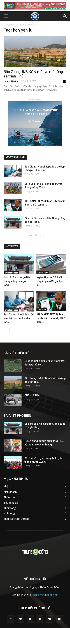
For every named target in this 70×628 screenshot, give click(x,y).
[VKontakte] (49, 619)
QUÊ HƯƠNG (31, 395)
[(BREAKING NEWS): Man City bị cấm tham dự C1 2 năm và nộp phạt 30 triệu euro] (13, 205)
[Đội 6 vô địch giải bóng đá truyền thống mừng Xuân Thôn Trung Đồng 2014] (13, 188)
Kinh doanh (43, 272)
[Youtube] (59, 619)
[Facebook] (10, 619)
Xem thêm (34, 235)
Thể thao (42, 309)
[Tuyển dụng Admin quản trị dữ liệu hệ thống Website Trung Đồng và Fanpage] (13, 445)
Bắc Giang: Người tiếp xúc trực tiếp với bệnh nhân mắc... (19, 318)
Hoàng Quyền (11, 81)
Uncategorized (11, 272)
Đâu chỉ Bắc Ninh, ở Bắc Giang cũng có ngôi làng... (17, 281)
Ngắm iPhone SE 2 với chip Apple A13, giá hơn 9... (49, 281)
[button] (65, 16)
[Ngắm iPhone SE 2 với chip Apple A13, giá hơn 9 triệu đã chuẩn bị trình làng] (51, 264)
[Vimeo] (39, 619)
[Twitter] (30, 619)
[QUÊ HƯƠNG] (13, 400)
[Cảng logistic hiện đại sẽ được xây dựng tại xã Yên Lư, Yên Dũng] (13, 365)
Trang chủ (9, 24)
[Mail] (20, 619)
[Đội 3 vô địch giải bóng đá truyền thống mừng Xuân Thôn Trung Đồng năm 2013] (13, 462)
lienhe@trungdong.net (45, 594)
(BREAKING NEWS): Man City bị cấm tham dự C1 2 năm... (50, 318)
